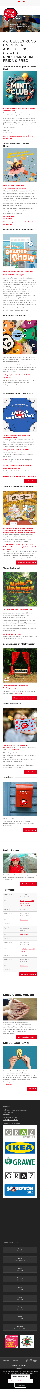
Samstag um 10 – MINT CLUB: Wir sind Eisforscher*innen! (27, 903)
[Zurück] (2, 24)
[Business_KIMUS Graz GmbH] (20, 1057)
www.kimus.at (7, 1084)
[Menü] (34, 10)
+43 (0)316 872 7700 (11, 1118)
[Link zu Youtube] (35, 1361)
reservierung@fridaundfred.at (26, 476)
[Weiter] (38, 24)
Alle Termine (18, 693)
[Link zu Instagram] (31, 1361)
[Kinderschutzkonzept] (20, 1009)
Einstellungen (20, 1385)
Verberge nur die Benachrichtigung (20, 1381)
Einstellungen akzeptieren (20, 1376)
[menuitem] (34, 10)
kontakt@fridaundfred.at (10, 1120)
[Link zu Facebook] (27, 1361)
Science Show (24, 920)
